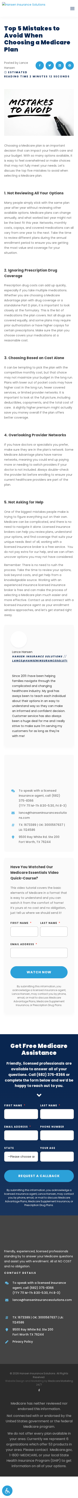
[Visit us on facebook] (39, 1390)
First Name (19, 923)
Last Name (48, 923)
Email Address (22, 944)
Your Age (47, 1148)
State (9, 1148)
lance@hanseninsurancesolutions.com (42, 1300)
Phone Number (52, 1126)
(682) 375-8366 (51, 1074)
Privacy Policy (22, 1342)
